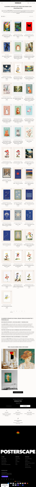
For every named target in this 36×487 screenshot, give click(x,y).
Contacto (26, 460)
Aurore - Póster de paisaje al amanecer (29, 184)
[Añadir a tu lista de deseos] (11, 21)
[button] (5, 485)
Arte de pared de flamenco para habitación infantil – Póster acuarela (29, 120)
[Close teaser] (9, 483)
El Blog (16, 460)
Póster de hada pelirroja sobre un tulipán (7, 286)
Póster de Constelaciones (7, 244)
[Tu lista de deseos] (28, 2)
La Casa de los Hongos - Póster (18, 162)
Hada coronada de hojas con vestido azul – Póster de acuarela (18, 286)
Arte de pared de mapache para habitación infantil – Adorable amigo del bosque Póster (18, 142)
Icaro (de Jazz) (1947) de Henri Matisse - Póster (7, 57)
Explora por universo (18, 392)
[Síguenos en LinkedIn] (13, 479)
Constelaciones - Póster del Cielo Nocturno (7, 204)
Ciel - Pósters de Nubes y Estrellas (18, 204)
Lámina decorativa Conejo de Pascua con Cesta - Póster (18, 78)
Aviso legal (26, 464)
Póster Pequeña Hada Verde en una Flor (29, 266)
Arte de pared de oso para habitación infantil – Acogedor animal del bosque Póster (7, 142)
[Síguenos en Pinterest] (8, 479)
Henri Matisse (17, 461)
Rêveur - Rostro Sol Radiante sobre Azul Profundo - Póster (6, 225)
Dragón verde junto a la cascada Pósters (18, 36)
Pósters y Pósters (3, 458)
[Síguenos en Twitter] (4, 479)
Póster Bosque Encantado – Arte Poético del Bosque (18, 99)
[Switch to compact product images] (4, 16)
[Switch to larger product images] (1, 16)
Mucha (16, 464)
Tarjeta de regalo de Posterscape (5, 464)
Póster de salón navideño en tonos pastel (6, 99)
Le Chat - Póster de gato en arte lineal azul (29, 225)
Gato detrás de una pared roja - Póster (29, 36)
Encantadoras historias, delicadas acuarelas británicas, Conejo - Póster (29, 57)
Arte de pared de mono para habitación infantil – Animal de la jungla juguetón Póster (18, 120)
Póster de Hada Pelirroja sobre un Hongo (29, 286)
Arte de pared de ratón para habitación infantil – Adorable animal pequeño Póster (7, 120)
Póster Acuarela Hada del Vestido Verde (7, 307)
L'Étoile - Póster (18, 224)
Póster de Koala (29, 141)
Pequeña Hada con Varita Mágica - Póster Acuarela (29, 245)
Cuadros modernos (4, 461)
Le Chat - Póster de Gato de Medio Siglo (18, 245)
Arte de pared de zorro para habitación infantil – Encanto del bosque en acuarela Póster (29, 99)
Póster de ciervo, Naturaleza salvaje (6, 181)
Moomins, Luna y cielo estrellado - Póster (6, 78)
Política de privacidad (28, 467)
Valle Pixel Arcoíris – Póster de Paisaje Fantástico (7, 36)
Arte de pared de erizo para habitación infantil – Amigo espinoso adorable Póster (18, 57)
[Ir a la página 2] (24, 311)
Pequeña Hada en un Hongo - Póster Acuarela (6, 266)
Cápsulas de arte (17, 458)
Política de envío (27, 461)
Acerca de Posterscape (28, 458)
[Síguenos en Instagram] (6, 479)
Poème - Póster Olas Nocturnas (29, 203)
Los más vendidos (3, 460)
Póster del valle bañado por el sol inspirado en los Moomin (29, 78)
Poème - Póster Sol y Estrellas (18, 183)
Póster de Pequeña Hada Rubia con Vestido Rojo (18, 266)
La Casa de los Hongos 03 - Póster (6, 162)
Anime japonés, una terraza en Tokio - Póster (29, 163)
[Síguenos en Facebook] (1, 479)
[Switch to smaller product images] (3, 16)
